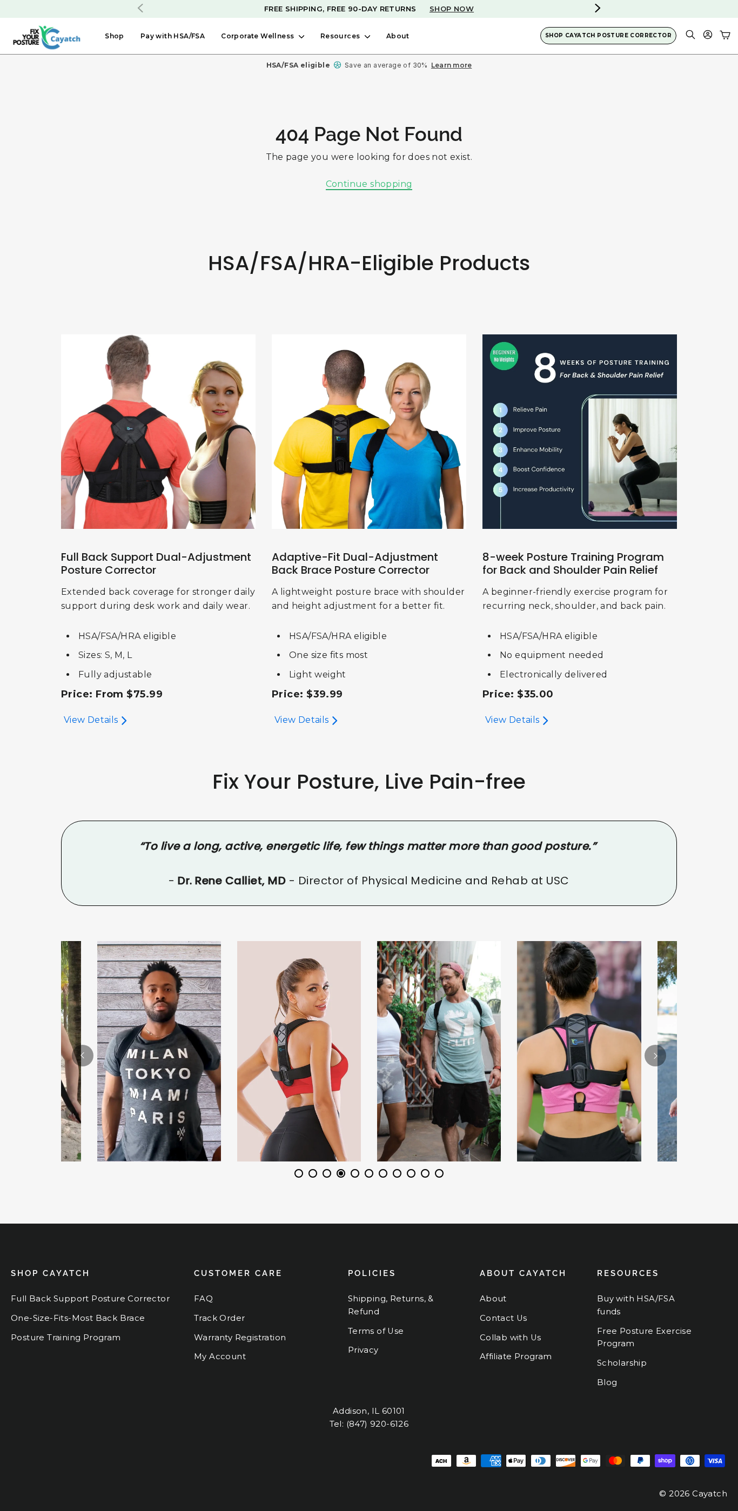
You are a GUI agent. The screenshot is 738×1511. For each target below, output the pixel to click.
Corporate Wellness (258, 36)
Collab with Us (510, 1337)
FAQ (203, 1299)
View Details (91, 720)
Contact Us (503, 1318)
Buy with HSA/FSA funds (636, 1305)
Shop (114, 36)
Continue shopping (369, 184)
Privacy (363, 1350)
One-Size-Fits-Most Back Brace (78, 1318)
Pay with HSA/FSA (172, 36)
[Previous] (82, 1055)
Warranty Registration (240, 1337)
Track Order (219, 1318)
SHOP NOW (421, 8)
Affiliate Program (516, 1356)
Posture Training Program (66, 1337)
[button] (598, 8)
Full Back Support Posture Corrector (90, 1299)
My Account (220, 1356)
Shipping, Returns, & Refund (391, 1305)
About (398, 36)
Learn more (451, 65)
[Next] (655, 1055)
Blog (607, 1382)
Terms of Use (376, 1331)
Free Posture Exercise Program (644, 1337)
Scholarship (622, 1363)
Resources (341, 36)
